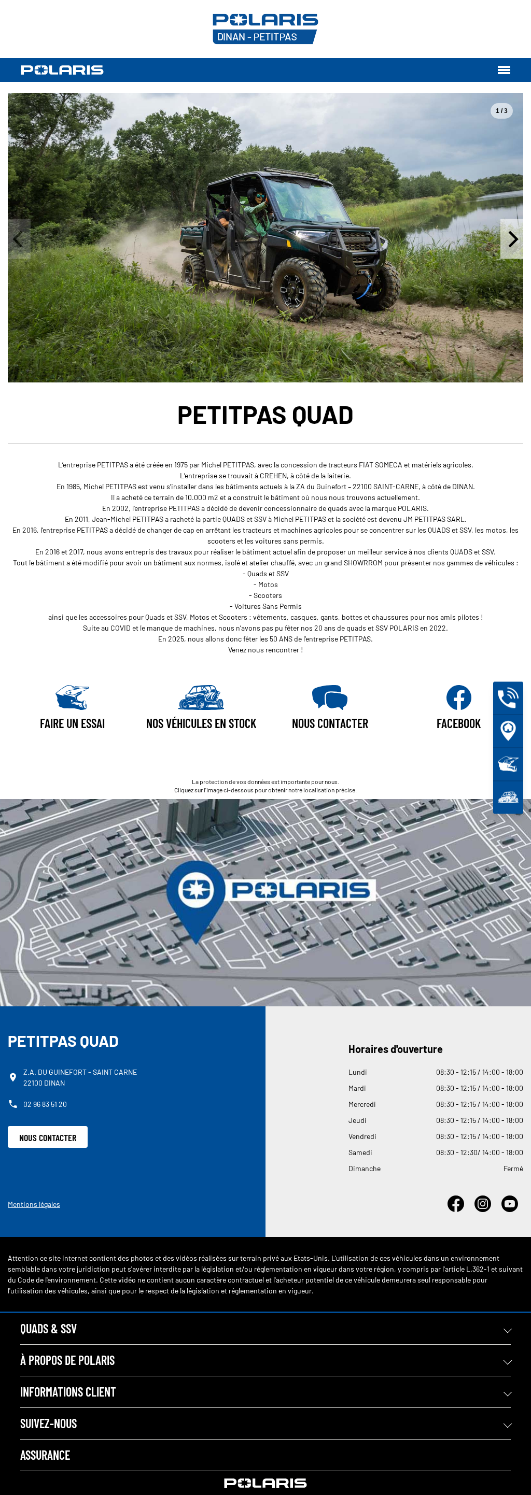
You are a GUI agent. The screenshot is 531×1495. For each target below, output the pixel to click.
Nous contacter (47, 1137)
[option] (265, 237)
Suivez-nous (48, 1423)
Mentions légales (34, 1204)
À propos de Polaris (67, 1360)
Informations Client (68, 1391)
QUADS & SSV (48, 1328)
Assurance (45, 1454)
